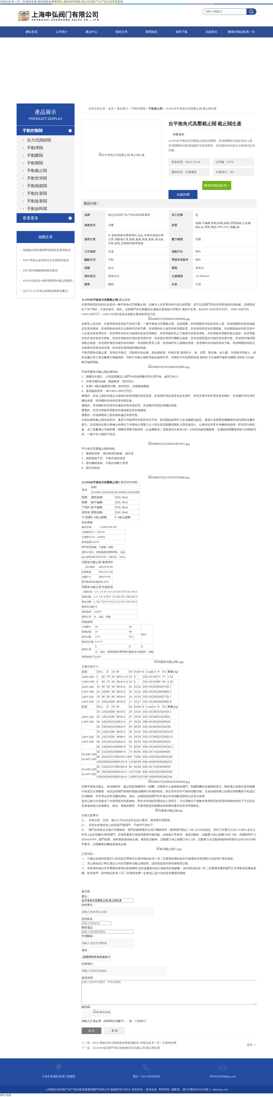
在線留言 (211, 31)
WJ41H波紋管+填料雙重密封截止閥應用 (48, 280)
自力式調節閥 (39, 140)
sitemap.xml (220, 1089)
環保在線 (151, 1089)
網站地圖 (5, 1095)
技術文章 (122, 31)
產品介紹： (92, 203)
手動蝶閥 (35, 155)
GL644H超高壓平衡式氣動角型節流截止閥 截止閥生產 (126, 1047)
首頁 (111, 108)
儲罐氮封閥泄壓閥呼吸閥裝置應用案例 (46, 250)
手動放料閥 (37, 208)
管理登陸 (164, 1089)
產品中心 (92, 31)
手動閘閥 (35, 163)
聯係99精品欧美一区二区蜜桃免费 (241, 33)
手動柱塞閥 (37, 193)
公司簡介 (62, 31)
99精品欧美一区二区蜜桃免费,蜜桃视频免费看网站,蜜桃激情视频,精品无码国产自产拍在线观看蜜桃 (61, 1)
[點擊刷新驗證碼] (102, 1012)
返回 (249, 1044)
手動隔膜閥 (37, 186)
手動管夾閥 (37, 178)
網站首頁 (32, 31)
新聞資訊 (151, 31)
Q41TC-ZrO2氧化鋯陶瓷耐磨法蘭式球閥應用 (48, 290)
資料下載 (181, 31)
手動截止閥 (37, 170)
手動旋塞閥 (37, 201)
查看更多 (31, 218)
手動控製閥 (138, 108)
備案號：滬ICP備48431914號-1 (191, 1089)
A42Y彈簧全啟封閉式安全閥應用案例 (46, 260)
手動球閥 (35, 148)
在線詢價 (183, 194)
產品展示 (122, 108)
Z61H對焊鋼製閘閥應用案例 (40, 270)
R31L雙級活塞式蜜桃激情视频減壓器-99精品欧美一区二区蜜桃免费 (134, 1042)
